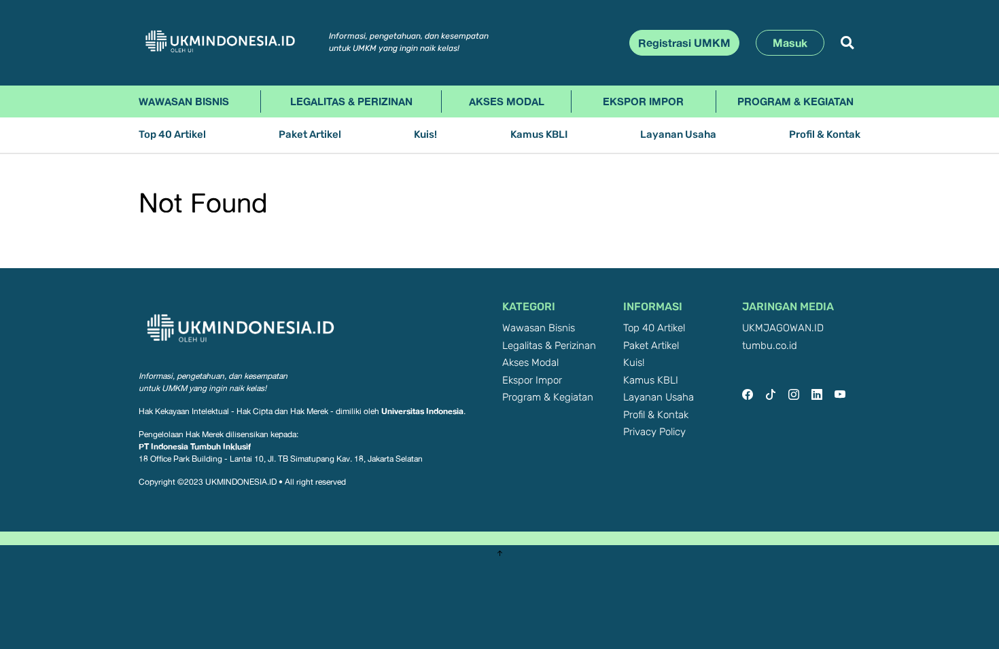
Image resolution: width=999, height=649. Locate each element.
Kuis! (425, 135)
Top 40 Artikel (172, 135)
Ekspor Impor (643, 101)
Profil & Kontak (824, 135)
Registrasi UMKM (684, 43)
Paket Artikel (310, 135)
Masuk (790, 43)
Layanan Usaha (678, 135)
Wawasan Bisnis (184, 101)
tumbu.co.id (769, 346)
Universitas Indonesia (422, 411)
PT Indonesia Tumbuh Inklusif (195, 446)
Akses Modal (506, 101)
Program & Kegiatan (795, 101)
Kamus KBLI (538, 135)
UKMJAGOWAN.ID (783, 328)
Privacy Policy (654, 432)
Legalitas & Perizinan (351, 101)
